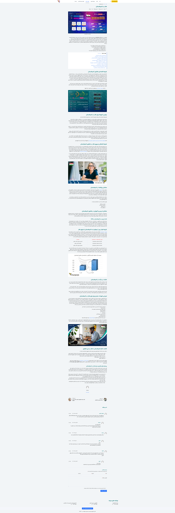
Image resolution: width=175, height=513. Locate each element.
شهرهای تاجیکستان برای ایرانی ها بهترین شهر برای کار (97, 140)
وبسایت (79, 473)
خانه (99, 1)
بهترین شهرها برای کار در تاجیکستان (100, 56)
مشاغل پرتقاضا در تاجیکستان (101, 59)
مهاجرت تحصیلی (93, 1)
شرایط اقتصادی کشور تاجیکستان (101, 55)
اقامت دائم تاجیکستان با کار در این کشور (99, 66)
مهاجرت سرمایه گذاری (81, 1)
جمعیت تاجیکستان (100, 88)
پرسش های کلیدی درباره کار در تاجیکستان (99, 67)
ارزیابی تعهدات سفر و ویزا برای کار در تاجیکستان (98, 65)
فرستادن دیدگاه (103, 490)
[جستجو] (110, 1)
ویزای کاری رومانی (91, 317)
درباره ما (76, 1)
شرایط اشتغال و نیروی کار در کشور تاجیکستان (99, 58)
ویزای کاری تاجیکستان (83, 151)
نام (106, 473)
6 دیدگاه (90, 9)
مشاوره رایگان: (87, 508)
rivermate (100, 190)
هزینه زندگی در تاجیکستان (84, 360)
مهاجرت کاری (87, 1)
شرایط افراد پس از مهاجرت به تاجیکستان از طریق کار (98, 62)
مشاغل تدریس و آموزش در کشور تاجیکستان (99, 60)
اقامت (97, 1)
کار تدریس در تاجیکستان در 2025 (100, 61)
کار (92, 9)
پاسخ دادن (70, 413)
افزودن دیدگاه (104, 477)
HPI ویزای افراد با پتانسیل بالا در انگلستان (70, 503)
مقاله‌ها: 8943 (87, 392)
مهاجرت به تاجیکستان (103, 232)
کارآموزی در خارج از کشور (93, 503)
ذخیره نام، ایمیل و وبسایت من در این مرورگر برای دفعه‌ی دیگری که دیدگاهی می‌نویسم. (95, 488)
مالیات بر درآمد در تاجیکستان (101, 64)
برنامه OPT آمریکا (115, 503)
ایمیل (92, 473)
